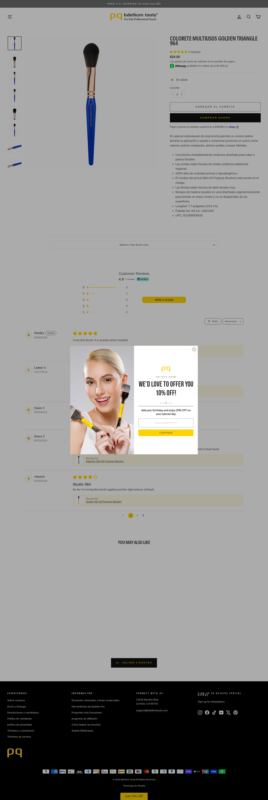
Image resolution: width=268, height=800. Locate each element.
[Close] (194, 349)
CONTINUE (166, 432)
